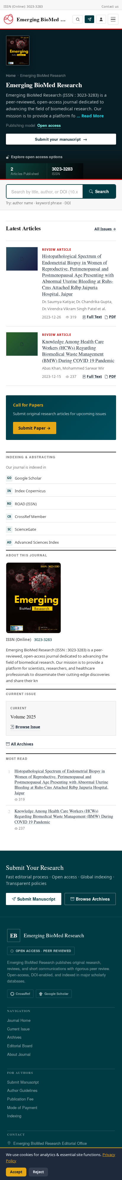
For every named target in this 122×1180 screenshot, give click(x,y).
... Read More (90, 116)
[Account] (101, 19)
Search (102, 191)
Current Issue (18, 1029)
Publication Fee (20, 1099)
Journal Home (18, 1020)
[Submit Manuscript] (89, 19)
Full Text (94, 316)
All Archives (22, 744)
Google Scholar (56, 993)
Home (11, 75)
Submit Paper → (34, 428)
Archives (14, 1037)
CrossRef (23, 993)
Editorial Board (19, 1045)
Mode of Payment (22, 1107)
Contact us (110, 6)
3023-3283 (43, 639)
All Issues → (105, 229)
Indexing (14, 1116)
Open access (49, 125)
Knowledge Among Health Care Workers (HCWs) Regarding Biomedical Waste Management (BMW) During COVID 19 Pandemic (78, 351)
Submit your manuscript (61, 139)
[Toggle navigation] (113, 19)
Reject (38, 1171)
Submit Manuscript (36, 899)
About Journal (18, 1054)
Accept (16, 1171)
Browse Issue (27, 726)
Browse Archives (93, 899)
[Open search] (78, 19)
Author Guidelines (22, 1090)
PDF (112, 316)
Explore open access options (36, 156)
